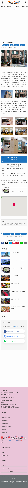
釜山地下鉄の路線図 (6, 426)
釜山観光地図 (5, 423)
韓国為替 (4, 429)
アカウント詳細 (5, 468)
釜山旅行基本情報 (6, 417)
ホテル (11, 45)
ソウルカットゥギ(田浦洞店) (16, 191)
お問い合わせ (14, 478)
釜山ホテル (17, 45)
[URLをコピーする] (25, 243)
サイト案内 (8, 477)
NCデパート (5, 236)
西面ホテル (22, 45)
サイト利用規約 (14, 477)
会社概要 (3, 477)
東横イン (11, 236)
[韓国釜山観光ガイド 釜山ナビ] (14, 2)
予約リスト (4, 465)
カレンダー (4, 432)
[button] (2, 243)
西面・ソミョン (6, 45)
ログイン (16, 326)
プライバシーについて (22, 477)
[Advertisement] (14, 25)
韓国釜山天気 (5, 420)
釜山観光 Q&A (5, 455)
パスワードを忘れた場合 (7, 471)
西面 (16, 236)
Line (3, 452)
